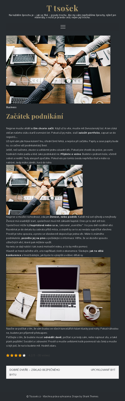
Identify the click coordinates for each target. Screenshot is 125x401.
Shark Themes (90, 396)
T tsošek (62, 8)
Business (11, 107)
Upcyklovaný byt (103, 369)
